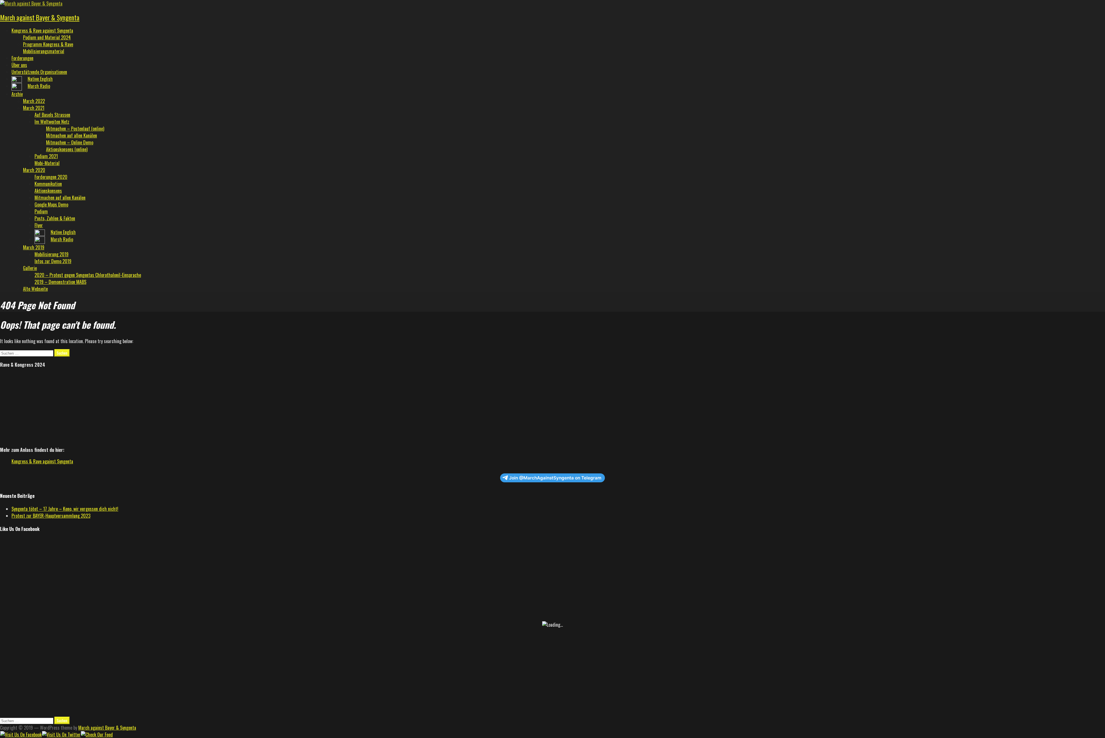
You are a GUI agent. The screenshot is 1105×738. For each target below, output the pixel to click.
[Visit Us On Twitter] (61, 734)
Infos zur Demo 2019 (53, 261)
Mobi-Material (47, 163)
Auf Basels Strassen (52, 114)
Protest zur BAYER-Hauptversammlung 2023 (51, 515)
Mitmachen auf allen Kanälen (71, 135)
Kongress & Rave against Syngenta (42, 30)
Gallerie (30, 268)
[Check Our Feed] (97, 734)
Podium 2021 (46, 156)
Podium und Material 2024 (47, 37)
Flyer (39, 225)
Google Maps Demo (51, 204)
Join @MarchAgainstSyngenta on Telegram (555, 478)
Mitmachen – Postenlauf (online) (75, 128)
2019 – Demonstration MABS (60, 281)
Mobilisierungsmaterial (43, 51)
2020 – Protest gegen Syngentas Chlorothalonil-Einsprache (88, 275)
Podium (41, 211)
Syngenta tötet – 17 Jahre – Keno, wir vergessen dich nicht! (65, 508)
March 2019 (33, 247)
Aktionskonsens (48, 190)
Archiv (17, 94)
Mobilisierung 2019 (51, 254)
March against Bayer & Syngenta (39, 17)
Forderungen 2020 (51, 176)
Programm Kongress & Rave (48, 44)
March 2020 (34, 170)
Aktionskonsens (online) (66, 149)
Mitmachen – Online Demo (69, 142)
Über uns (19, 65)
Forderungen (22, 58)
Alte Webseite (35, 288)
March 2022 (34, 100)
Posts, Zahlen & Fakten (55, 218)
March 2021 (33, 107)
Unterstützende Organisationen (39, 71)
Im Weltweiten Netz (52, 121)
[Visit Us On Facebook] (21, 734)
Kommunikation (48, 183)
